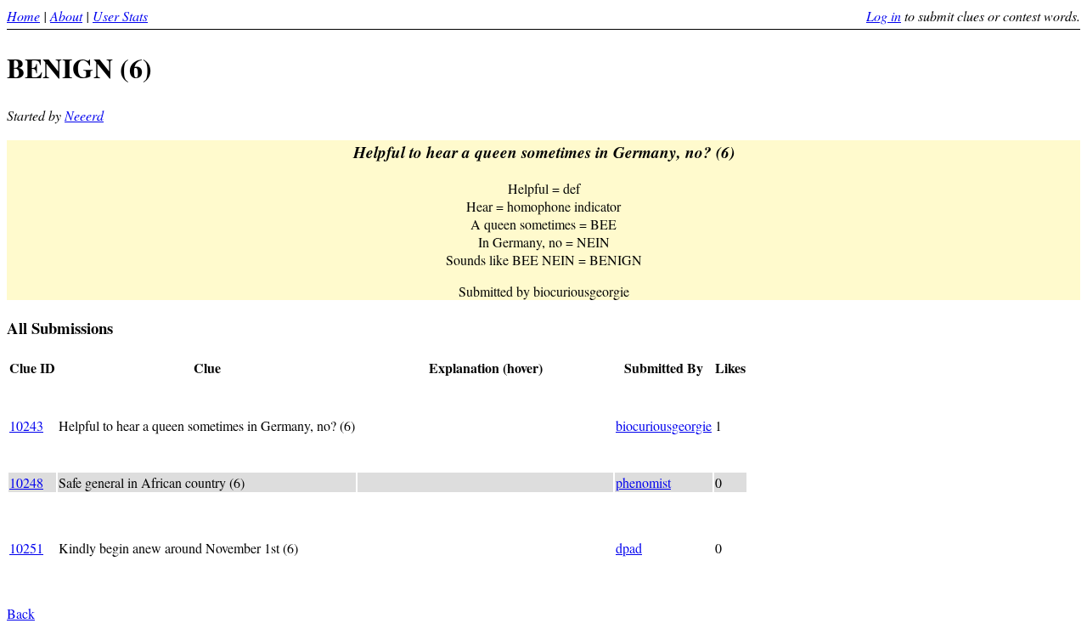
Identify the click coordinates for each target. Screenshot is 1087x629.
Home (23, 16)
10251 (26, 548)
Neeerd (84, 115)
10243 (26, 425)
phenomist (643, 482)
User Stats (120, 16)
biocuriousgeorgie (664, 425)
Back (21, 613)
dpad (629, 548)
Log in (883, 16)
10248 (26, 482)
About (66, 16)
